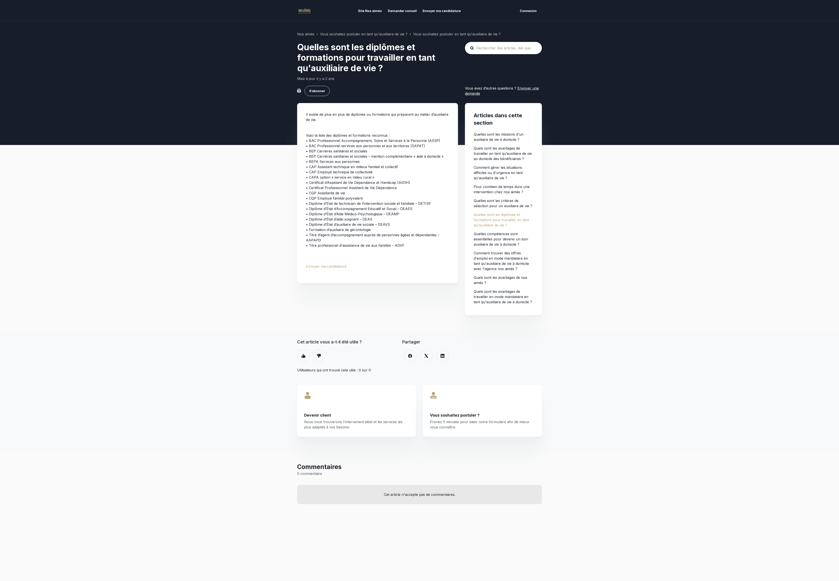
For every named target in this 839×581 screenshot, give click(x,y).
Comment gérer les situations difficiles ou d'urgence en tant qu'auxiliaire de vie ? (498, 172)
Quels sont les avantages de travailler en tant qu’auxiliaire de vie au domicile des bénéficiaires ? (503, 153)
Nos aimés (305, 34)
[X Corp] (426, 356)
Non (319, 356)
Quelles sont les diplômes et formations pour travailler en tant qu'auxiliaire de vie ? (501, 219)
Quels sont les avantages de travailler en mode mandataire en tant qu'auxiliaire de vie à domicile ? (503, 296)
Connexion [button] (528, 11)
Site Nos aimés (370, 11)
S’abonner (317, 91)
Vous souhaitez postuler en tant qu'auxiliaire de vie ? (363, 34)
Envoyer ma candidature (442, 11)
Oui (303, 356)
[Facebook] (410, 356)
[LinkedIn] (442, 356)
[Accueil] (304, 11)
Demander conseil (402, 11)
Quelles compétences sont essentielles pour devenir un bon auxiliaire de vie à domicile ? (501, 239)
